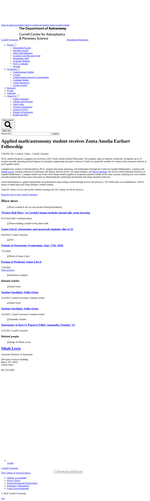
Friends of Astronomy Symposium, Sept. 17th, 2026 (32, 245)
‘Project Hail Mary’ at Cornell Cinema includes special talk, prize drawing (45, 212)
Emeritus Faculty (21, 50)
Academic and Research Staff (26, 56)
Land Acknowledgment (18, 488)
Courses (16, 74)
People (10, 45)
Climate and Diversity (23, 101)
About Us (12, 96)
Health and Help (20, 115)
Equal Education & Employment (22, 483)
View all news (7, 270)
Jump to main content (59, 25)
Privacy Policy (14, 480)
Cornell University (10, 39)
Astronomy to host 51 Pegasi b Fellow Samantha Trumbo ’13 (38, 324)
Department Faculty (22, 48)
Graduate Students (21, 61)
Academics (12, 69)
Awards (16, 66)
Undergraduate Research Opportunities (31, 77)
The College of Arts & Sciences (16, 473)
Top (3, 498)
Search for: (6, 133)
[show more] (15, 45)
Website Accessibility (17, 478)
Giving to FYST (20, 109)
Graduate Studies (21, 80)
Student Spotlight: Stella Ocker (20, 292)
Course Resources (21, 82)
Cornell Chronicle (19, 194)
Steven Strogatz (100, 171)
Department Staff (21, 58)
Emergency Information (18, 486)
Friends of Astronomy (23, 112)
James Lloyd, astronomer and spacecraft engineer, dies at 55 (37, 229)
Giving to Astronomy (23, 107)
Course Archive (20, 85)
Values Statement (21, 99)
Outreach (11, 93)
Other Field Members (23, 53)
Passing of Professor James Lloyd (21, 261)
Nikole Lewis (7, 171)
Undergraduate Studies (23, 72)
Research (11, 88)
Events (10, 90)
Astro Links (18, 104)
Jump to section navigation (37, 25)
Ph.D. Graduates (20, 63)
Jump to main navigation (12, 25)
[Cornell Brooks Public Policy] (56, 473)
